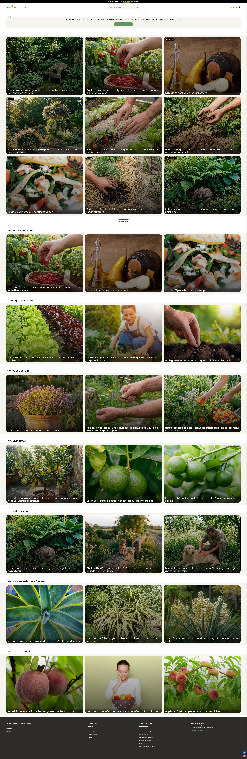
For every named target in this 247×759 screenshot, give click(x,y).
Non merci (123, 392)
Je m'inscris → (123, 387)
